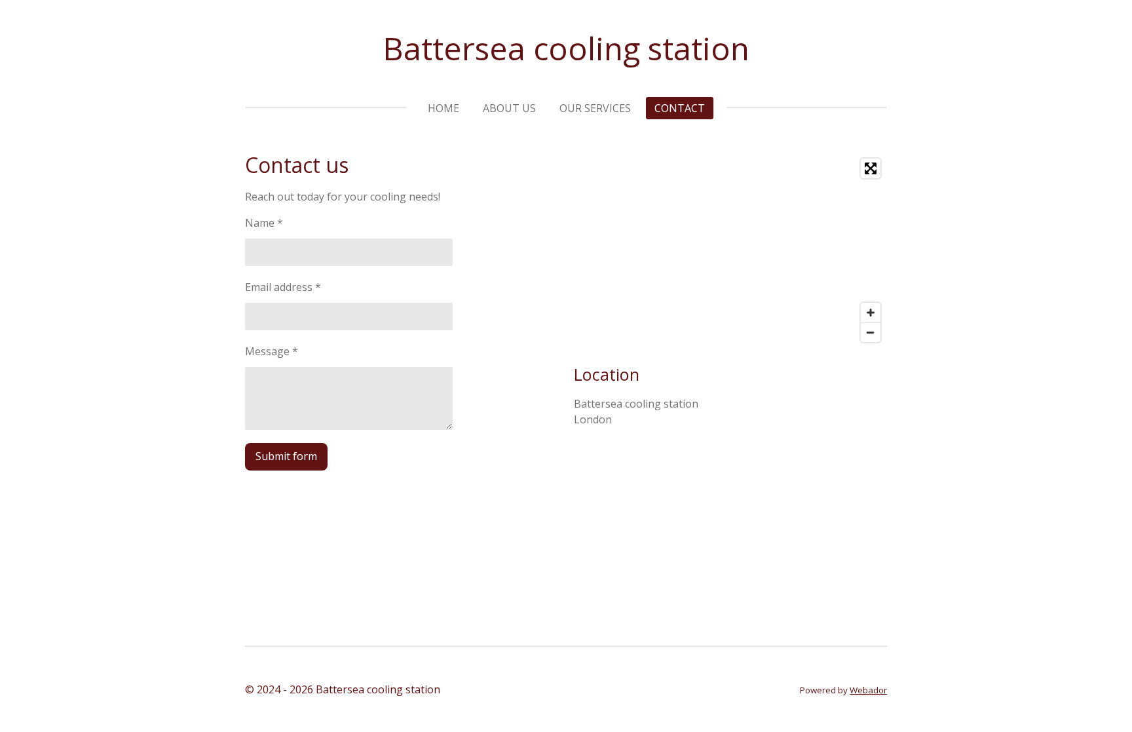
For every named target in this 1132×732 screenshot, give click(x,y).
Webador (868, 690)
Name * (264, 223)
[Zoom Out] (870, 332)
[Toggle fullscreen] (870, 168)
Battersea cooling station (566, 48)
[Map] (730, 250)
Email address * (283, 287)
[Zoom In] (870, 312)
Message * (271, 351)
